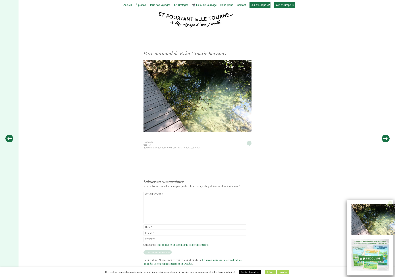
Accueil (127, 5)
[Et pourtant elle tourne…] (197, 20)
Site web (150, 239)
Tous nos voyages (160, 5)
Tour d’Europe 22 (260, 5)
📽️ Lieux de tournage (204, 5)
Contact (241, 5)
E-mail (149, 233)
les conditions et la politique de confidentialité (182, 244)
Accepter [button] (283, 272)
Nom (148, 226)
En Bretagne (181, 5)
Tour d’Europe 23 (284, 5)
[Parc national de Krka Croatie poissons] (197, 131)
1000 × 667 (147, 145)
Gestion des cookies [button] (250, 272)
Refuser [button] (270, 272)
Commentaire (154, 194)
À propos (141, 5)
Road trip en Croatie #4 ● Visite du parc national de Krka (171, 148)
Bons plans (226, 5)
